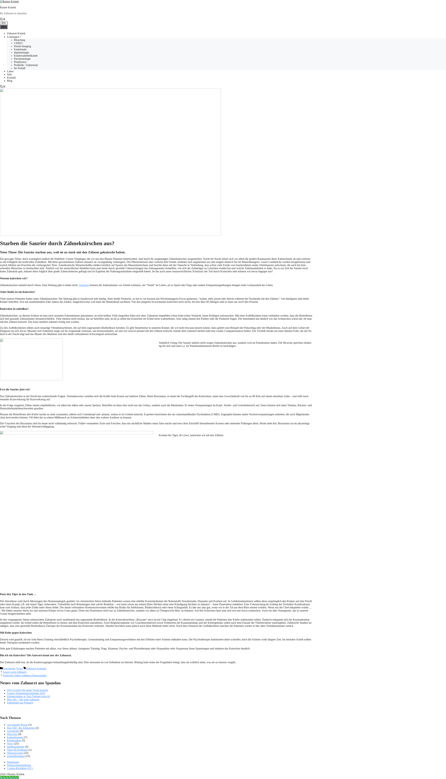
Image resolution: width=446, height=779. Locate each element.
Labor (10, 71)
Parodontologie (22, 58)
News (19, 668)
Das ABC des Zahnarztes (21, 727)
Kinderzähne (14, 740)
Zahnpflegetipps (16, 756)
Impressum (13, 762)
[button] (3, 19)
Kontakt (11, 77)
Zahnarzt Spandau (36, 668)
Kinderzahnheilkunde (26, 55)
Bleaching (19, 39)
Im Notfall (19, 68)
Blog (9, 80)
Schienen (84, 285)
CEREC (18, 43)
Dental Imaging (22, 46)
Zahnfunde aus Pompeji (20, 702)
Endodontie (20, 49)
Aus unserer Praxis (17, 724)
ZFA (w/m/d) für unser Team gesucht (27, 690)
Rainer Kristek (8, 7)
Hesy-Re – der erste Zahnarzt (23, 699)
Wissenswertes (15, 752)
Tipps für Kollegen (17, 749)
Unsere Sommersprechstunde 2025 (26, 693)
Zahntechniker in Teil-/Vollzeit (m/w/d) (28, 696)
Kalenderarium (15, 737)
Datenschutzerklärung (19, 765)
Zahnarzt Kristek (16, 33)
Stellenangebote (15, 746)
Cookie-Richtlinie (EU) (20, 768)
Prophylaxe (20, 61)
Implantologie (21, 52)
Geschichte (9, 668)
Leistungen (13, 36)
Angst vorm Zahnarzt (14, 672)
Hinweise (12, 734)
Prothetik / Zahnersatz (26, 65)
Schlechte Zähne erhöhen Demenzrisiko (25, 675)
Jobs (9, 74)
